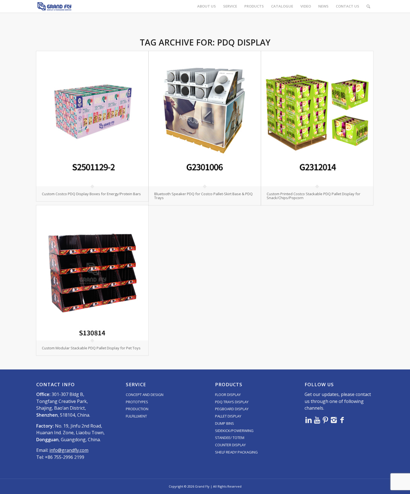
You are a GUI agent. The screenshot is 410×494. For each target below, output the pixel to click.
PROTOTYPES (137, 401)
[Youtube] (317, 420)
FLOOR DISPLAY (228, 394)
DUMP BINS (224, 423)
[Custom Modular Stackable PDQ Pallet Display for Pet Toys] (92, 272)
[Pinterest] (325, 420)
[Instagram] (334, 420)
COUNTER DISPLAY (230, 444)
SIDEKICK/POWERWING (234, 430)
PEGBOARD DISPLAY (232, 408)
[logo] (54, 6)
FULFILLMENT (136, 416)
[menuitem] (207, 6)
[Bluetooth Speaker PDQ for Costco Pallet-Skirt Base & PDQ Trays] (205, 118)
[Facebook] (342, 420)
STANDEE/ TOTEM (229, 437)
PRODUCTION (137, 408)
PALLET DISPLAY (228, 416)
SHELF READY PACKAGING (236, 452)
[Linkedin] (309, 420)
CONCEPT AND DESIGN (144, 394)
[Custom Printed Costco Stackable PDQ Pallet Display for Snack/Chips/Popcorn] (317, 118)
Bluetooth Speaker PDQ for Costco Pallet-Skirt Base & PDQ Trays (203, 195)
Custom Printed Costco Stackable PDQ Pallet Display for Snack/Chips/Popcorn (313, 195)
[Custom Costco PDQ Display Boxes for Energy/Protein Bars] (92, 118)
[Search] (368, 6)
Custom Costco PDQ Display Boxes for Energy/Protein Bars (91, 193)
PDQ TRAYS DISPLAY (232, 401)
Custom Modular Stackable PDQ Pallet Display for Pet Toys (91, 347)
